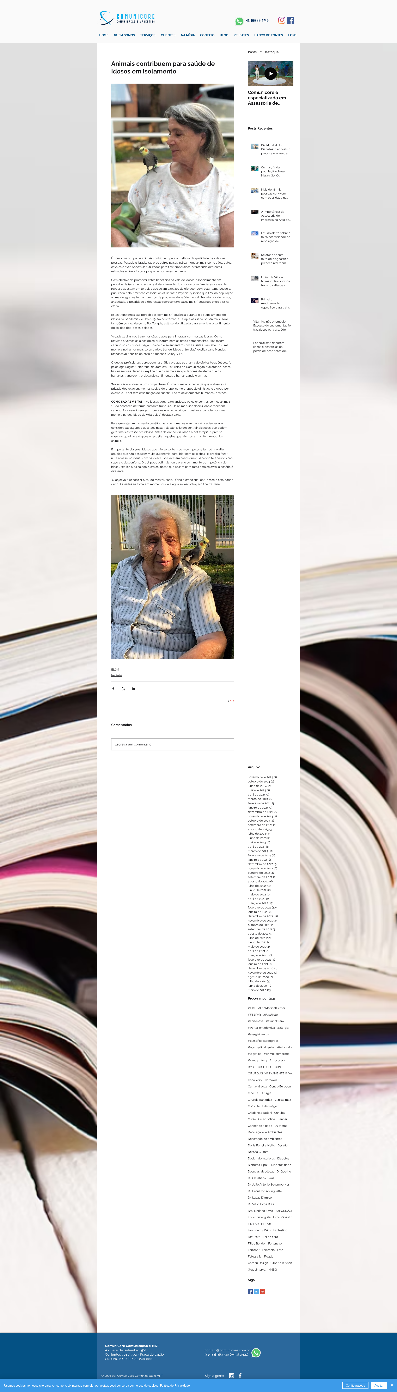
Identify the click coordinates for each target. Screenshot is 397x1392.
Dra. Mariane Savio (260, 1210)
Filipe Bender (257, 1243)
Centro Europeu (280, 1086)
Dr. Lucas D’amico (260, 1197)
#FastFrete (270, 1014)
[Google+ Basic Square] (262, 1291)
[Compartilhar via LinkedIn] (133, 688)
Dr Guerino (284, 1171)
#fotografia (284, 1047)
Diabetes (283, 1158)
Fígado (268, 1256)
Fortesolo (268, 1250)
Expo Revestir (282, 1217)
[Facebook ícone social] (290, 20)
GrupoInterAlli (257, 1269)
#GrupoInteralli (276, 1021)
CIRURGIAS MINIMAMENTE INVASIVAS (270, 1073)
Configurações (355, 1385)
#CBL (252, 1008)
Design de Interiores (261, 1158)
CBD (261, 1067)
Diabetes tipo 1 (281, 1164)
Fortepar (253, 1250)
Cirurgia (266, 1093)
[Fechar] (392, 1385)
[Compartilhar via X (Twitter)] (123, 688)
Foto (280, 1250)
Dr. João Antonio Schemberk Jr (268, 1184)
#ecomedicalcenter (261, 1047)
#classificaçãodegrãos (263, 1040)
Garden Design (258, 1263)
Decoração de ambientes (265, 1138)
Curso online (266, 1119)
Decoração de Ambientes (265, 1132)
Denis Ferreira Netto (261, 1145)
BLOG (115, 669)
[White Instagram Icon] (231, 1375)
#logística (254, 1053)
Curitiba (279, 1112)
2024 (264, 1060)
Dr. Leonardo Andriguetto (265, 1191)
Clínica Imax (283, 1099)
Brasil (251, 1067)
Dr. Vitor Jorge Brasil (261, 1204)
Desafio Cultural (258, 1151)
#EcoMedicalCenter (271, 1008)
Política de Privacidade (175, 1385)
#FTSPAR (254, 1014)
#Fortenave (255, 1021)
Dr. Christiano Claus (261, 1178)
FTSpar (266, 1223)
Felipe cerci (271, 1236)
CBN (278, 1067)
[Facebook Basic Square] (250, 1291)
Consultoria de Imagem (264, 1106)
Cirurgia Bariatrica (260, 1099)
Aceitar (379, 1385)
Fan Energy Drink (259, 1230)
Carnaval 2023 (257, 1086)
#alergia (283, 1027)
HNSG (273, 1269)
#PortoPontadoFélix (261, 1027)
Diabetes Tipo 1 (258, 1164)
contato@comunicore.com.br (227, 1350)
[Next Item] (287, 74)
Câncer (282, 1119)
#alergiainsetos (258, 1034)
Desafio (282, 1145)
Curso (252, 1119)
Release (116, 675)
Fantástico (280, 1230)
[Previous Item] (254, 74)
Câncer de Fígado (260, 1125)
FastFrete (254, 1236)
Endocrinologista (259, 1217)
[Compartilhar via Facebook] (113, 688)
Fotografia (255, 1256)
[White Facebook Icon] (240, 1375)
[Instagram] (281, 20)
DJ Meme (281, 1125)
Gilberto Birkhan (281, 1263)
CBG (269, 1067)
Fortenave (275, 1243)
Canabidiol (255, 1080)
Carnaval (271, 1080)
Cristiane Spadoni (260, 1112)
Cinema (253, 1093)
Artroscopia (277, 1060)
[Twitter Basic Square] (256, 1291)
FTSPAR (253, 1223)
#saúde (253, 1060)
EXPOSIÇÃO (283, 1210)
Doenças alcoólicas (261, 1171)
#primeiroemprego (276, 1053)
